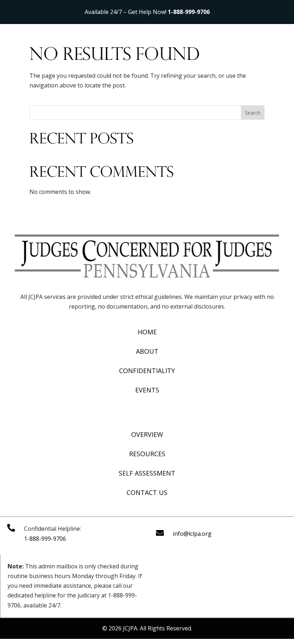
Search (253, 112)
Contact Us (147, 492)
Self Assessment (147, 473)
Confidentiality (147, 370)
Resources (147, 453)
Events (147, 390)
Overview (147, 434)
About (147, 351)
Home (147, 332)
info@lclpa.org (192, 534)
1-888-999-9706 (189, 12)
